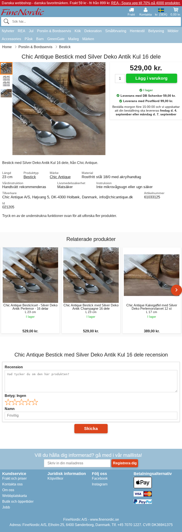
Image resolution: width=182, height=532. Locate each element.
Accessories (11, 39)
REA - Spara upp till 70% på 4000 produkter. (145, 3)
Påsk (29, 39)
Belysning (156, 31)
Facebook (100, 478)
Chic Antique (60, 177)
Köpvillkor (55, 478)
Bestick (30, 177)
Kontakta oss (12, 484)
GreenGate (56, 39)
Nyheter (8, 31)
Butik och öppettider (18, 501)
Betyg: (15, 396)
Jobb (6, 507)
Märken (88, 39)
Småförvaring (115, 31)
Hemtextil (137, 31)
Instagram (99, 484)
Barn (40, 39)
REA (21, 31)
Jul (31, 31)
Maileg (73, 39)
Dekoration (93, 31)
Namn (10, 409)
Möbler (173, 31)
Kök (78, 31)
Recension (14, 367)
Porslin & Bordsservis (54, 31)
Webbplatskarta (14, 496)
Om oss (8, 490)
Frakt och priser (14, 478)
